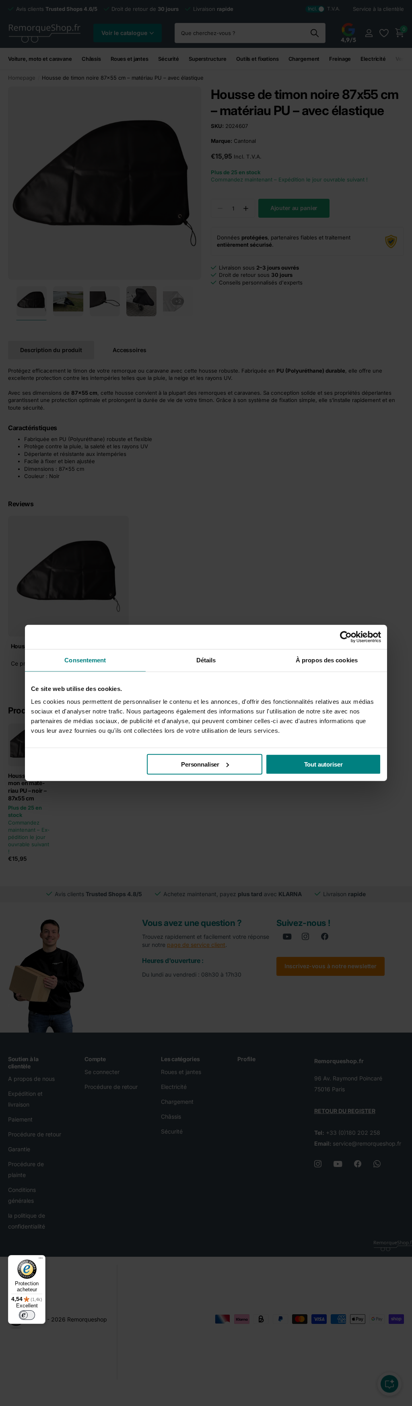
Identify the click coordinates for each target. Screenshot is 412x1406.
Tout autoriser (323, 764)
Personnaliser (200, 764)
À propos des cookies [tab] (327, 660)
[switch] (27, 1315)
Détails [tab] (206, 660)
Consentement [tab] (85, 660)
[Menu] (40, 1260)
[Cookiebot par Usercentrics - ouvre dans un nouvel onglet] (346, 637)
